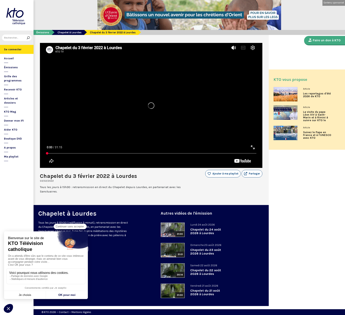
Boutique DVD (13, 138)
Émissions (11, 67)
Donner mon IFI (14, 120)
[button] (252, 173)
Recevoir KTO (13, 89)
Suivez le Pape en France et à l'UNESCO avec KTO (317, 135)
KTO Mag (10, 111)
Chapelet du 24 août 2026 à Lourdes (205, 231)
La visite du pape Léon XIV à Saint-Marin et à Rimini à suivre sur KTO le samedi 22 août (315, 118)
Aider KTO (10, 129)
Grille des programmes (13, 78)
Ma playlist (11, 156)
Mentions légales (81, 312)
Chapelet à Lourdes (69, 32)
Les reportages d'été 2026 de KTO (317, 95)
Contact (63, 312)
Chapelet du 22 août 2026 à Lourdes (205, 272)
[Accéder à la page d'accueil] (17, 15)
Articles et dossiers (11, 100)
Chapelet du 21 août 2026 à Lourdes (205, 292)
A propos (10, 147)
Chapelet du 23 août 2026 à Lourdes (205, 251)
